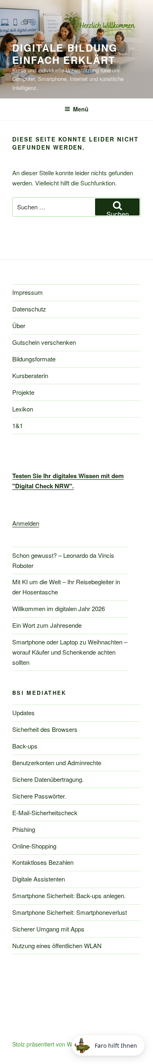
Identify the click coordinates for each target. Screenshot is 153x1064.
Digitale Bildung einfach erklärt (65, 54)
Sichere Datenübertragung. (48, 779)
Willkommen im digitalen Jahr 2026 (58, 608)
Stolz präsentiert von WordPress (53, 1044)
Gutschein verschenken (44, 342)
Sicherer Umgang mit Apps (48, 929)
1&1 (17, 425)
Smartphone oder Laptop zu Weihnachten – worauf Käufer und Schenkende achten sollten (69, 652)
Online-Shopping (34, 846)
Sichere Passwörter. (39, 796)
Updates (23, 712)
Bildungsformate (33, 359)
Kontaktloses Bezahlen (42, 862)
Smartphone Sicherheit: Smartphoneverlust (69, 912)
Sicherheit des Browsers (45, 729)
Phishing (23, 829)
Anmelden (25, 523)
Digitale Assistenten (38, 879)
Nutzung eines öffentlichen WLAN (57, 945)
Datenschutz (29, 309)
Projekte (23, 392)
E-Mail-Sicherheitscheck (45, 812)
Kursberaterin (30, 375)
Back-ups (25, 746)
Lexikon (22, 409)
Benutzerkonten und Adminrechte (56, 762)
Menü (81, 109)
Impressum (27, 292)
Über (18, 325)
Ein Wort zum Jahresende (47, 625)
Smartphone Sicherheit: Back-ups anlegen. (69, 895)
